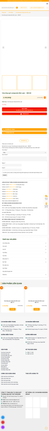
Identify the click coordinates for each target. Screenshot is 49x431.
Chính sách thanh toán (6, 378)
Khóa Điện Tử (5, 258)
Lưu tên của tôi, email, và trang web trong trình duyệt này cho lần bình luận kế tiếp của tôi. (22, 172)
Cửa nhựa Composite (5, 352)
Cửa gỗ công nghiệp (5, 357)
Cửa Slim (5, 255)
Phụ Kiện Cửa (6, 265)
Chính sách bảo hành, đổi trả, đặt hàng (9, 382)
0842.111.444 (30, 352)
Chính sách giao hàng (5, 380)
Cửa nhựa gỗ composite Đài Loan (14, 101)
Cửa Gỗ (4, 249)
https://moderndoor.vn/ (12, 403)
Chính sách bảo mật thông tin (7, 376)
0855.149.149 (30, 354)
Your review (5, 154)
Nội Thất (4, 262)
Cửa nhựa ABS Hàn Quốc (6, 355)
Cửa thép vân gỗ (4, 368)
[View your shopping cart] (47, 8)
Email (3, 167)
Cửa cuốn (5, 246)
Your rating (4, 149)
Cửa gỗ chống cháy (5, 360)
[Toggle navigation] (47, 3)
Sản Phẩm (5, 268)
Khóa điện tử (4, 366)
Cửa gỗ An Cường (5, 358)
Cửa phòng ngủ (4, 363)
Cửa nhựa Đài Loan (5, 354)
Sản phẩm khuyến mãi (7, 271)
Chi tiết (12, 309)
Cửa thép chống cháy (5, 361)
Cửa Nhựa (5, 252)
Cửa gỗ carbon (4, 365)
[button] (45, 47)
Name (3, 163)
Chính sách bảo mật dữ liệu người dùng (9, 384)
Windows (5, 274)
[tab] (24, 140)
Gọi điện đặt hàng (10, 129)
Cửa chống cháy (6, 243)
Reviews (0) (24, 140)
